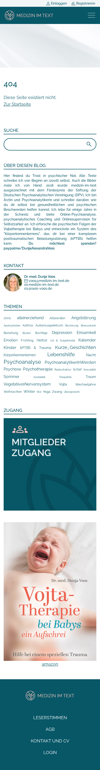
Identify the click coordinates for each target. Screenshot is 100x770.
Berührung (71, 325)
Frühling (27, 340)
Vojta (63, 384)
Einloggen (58, 3)
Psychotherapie (38, 369)
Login (50, 752)
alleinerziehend (30, 318)
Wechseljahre (85, 384)
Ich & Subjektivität (62, 340)
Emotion (11, 340)
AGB (50, 729)
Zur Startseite (17, 104)
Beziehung (11, 333)
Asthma (28, 325)
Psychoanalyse (22, 362)
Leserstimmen (50, 717)
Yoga (46, 391)
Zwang (57, 391)
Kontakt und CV (50, 740)
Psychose (12, 369)
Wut (39, 392)
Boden (27, 333)
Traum (91, 377)
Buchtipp (41, 333)
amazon (50, 664)
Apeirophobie (12, 325)
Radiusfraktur (63, 369)
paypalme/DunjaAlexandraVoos (29, 248)
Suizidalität (39, 377)
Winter (29, 391)
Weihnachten (13, 391)
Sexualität (89, 369)
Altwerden (57, 318)
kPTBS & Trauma (35, 348)
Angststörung (83, 318)
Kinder (10, 347)
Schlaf (77, 369)
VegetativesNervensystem (27, 384)
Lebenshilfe (61, 354)
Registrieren (85, 3)
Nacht (91, 355)
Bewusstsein (88, 325)
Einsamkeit (86, 332)
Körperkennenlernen (20, 355)
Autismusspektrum (49, 325)
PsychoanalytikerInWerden (70, 362)
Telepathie (65, 377)
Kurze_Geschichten (75, 347)
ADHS (7, 318)
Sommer (11, 376)
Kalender (87, 340)
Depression (62, 332)
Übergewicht (72, 391)
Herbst (42, 340)
